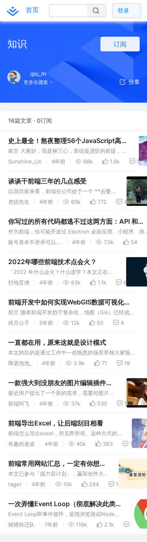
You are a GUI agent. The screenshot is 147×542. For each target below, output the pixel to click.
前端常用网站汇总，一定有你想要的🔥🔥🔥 (57, 463)
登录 (123, 10)
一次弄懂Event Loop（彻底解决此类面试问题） (62, 504)
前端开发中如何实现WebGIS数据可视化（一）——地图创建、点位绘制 (66, 302)
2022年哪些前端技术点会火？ (52, 262)
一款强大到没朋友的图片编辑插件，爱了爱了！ (60, 383)
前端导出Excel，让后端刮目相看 (55, 423)
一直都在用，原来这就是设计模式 (57, 342)
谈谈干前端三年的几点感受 (47, 181)
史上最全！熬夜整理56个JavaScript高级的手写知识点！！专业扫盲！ (68, 141)
